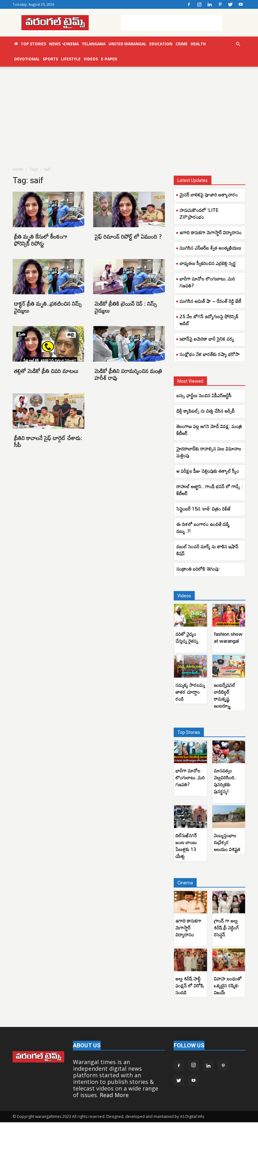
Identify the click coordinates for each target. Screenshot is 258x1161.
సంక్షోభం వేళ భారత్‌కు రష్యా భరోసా (210, 354)
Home (18, 169)
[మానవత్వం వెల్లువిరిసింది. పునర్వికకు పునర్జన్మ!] (228, 752)
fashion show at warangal (228, 637)
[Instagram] (199, 4)
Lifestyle (71, 59)
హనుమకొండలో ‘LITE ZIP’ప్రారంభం (199, 213)
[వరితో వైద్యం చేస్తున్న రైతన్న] (190, 615)
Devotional (27, 59)
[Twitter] (230, 4)
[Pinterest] (220, 4)
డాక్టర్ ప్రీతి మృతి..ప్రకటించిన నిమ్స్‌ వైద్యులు (48, 307)
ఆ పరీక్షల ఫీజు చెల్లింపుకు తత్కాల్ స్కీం (208, 471)
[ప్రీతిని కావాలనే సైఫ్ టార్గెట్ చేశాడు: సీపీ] (48, 411)
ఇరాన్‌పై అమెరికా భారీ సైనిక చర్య (207, 338)
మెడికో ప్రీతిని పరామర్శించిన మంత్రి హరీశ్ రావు (128, 374)
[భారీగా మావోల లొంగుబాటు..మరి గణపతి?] (190, 752)
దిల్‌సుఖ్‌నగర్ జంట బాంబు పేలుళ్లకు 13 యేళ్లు (186, 846)
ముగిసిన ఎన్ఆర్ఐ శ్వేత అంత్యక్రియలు (210, 247)
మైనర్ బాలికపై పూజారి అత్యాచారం (209, 194)
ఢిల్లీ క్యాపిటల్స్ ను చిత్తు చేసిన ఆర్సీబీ (206, 410)
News (54, 44)
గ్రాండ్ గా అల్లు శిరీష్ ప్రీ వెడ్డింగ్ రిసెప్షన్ (226, 927)
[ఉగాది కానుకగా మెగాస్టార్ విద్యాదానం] (190, 902)
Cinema (71, 44)
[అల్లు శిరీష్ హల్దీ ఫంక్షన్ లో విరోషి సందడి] (190, 960)
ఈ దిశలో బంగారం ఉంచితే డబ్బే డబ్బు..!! (203, 527)
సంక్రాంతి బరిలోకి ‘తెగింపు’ (198, 568)
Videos (91, 59)
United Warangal (127, 44)
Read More (114, 1095)
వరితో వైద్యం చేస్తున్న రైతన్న (187, 637)
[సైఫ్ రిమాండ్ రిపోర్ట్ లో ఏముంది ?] (129, 209)
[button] (237, 44)
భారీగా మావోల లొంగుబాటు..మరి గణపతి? (207, 282)
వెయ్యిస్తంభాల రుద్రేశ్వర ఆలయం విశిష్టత (227, 842)
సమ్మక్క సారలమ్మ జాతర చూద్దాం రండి (190, 691)
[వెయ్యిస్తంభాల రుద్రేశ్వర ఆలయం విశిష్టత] (228, 816)
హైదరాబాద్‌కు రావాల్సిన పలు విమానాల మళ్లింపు (209, 452)
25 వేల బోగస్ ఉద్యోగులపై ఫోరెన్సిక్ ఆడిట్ (209, 320)
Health (198, 44)
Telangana (93, 44)
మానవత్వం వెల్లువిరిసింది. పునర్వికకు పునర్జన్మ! (225, 781)
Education (160, 44)
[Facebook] (189, 4)
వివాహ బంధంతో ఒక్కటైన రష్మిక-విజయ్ (228, 985)
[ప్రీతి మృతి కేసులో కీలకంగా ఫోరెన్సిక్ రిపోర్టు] (48, 209)
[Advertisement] (171, 23)
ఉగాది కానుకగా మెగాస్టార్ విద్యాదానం (211, 232)
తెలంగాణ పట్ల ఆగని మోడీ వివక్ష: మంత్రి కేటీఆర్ (209, 429)
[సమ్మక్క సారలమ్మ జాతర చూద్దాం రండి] (190, 666)
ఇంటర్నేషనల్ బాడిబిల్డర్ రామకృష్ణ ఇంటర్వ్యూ (224, 695)
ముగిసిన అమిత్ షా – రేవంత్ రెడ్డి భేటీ (210, 301)
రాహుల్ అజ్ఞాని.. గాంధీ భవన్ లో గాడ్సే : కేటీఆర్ (210, 490)
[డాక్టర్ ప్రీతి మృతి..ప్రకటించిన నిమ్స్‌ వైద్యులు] (48, 277)
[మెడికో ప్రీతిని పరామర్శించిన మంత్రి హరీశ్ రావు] (129, 344)
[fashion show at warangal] (228, 615)
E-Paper (109, 59)
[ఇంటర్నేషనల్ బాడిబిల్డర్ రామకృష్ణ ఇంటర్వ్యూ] (228, 666)
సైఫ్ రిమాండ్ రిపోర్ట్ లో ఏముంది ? (128, 236)
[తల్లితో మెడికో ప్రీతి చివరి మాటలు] (48, 344)
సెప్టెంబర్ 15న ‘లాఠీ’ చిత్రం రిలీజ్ (204, 508)
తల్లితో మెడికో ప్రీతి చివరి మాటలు (46, 370)
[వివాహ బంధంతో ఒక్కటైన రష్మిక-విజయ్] (228, 960)
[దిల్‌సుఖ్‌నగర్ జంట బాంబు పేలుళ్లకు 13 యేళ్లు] (190, 816)
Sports (50, 59)
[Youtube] (240, 4)
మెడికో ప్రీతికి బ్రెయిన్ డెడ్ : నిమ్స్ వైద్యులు (126, 307)
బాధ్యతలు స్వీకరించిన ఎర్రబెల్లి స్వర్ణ (208, 263)
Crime (182, 44)
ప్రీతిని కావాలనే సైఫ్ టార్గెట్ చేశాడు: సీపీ (48, 441)
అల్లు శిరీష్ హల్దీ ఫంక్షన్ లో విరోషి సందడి (190, 985)
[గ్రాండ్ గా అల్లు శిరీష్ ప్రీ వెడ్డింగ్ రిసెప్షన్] (228, 902)
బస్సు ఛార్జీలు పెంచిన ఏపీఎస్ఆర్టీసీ (205, 395)
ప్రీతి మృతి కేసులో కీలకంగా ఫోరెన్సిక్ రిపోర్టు (40, 240)
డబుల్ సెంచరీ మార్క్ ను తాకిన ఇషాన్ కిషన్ (207, 550)
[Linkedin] (209, 4)
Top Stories (33, 44)
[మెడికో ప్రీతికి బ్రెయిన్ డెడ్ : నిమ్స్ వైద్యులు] (129, 277)
